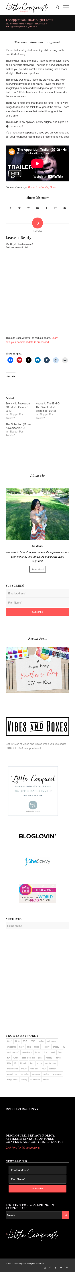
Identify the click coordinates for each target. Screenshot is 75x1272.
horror (58, 1057)
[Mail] (66, 1267)
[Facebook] (55, 1267)
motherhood (12, 1068)
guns (40, 1057)
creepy (56, 1046)
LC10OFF (11, 748)
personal (36, 1074)
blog (29, 1046)
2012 (9, 1041)
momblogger (50, 1063)
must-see (34, 1068)
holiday (49, 1057)
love (32, 1063)
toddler (46, 1079)
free (60, 1052)
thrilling (24, 1079)
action (41, 1041)
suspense (57, 1074)
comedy (46, 1046)
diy (64, 1046)
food (53, 1052)
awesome (11, 1046)
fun (8, 1057)
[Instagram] (45, 1267)
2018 (33, 1041)
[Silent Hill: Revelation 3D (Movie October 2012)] (21, 411)
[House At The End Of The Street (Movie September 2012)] (51, 411)
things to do (12, 1079)
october (52, 1068)
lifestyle (23, 1063)
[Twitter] (61, 1267)
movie (24, 1068)
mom (39, 1063)
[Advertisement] (37, 983)
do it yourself (13, 1052)
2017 (25, 1041)
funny (15, 1057)
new (44, 1068)
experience (27, 1052)
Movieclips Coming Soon (42, 187)
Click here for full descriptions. (23, 1147)
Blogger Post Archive (36, 23)
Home (21, 23)
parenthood (12, 1074)
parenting (25, 1074)
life (15, 1063)
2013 (17, 1041)
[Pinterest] (50, 1267)
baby (21, 1046)
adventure (51, 1041)
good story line (28, 1057)
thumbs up (35, 1079)
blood (36, 1046)
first (45, 1052)
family (37, 1052)
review (46, 1074)
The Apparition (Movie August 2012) (29, 20)
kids (9, 1063)
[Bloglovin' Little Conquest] (37, 836)
